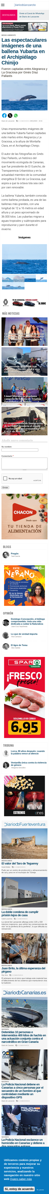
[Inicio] (25, 5)
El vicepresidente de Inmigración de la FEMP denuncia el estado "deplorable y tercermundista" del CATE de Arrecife (24, 427)
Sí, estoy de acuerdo (19, 1189)
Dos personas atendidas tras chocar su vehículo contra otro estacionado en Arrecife (22, 369)
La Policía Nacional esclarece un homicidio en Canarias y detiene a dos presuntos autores (22, 1143)
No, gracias (40, 1189)
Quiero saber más (21, 1179)
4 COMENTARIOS (21, 919)
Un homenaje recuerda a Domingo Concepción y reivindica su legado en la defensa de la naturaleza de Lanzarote (24, 337)
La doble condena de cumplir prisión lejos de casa (19, 913)
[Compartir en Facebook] (4, 117)
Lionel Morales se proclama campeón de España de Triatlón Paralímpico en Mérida (22, 399)
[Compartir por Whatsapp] (15, 117)
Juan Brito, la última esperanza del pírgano (23, 970)
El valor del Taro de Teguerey (19, 863)
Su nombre (6, 447)
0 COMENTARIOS (24, 121)
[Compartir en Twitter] (10, 117)
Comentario (7, 456)
